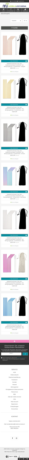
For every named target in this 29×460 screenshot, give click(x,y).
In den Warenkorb (14, 61)
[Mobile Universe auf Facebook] (12, 438)
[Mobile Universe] (14, 5)
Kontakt (14, 382)
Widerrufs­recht (15, 375)
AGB (14, 372)
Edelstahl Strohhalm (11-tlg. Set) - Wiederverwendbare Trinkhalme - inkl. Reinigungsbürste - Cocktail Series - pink (14, 283)
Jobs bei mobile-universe (14, 396)
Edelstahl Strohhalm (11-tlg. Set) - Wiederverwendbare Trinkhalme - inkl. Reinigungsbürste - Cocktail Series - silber (14, 239)
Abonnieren (25, 353)
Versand (14, 384)
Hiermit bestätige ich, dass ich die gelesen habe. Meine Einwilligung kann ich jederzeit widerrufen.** (14, 359)
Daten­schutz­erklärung (14, 377)
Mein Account (14, 401)
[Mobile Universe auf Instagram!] (16, 438)
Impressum (14, 379)
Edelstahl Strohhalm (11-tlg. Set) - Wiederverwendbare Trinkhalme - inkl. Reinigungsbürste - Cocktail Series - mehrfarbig (14, 196)
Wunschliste (14, 409)
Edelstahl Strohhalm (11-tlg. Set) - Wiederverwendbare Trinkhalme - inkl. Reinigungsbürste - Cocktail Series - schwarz (14, 152)
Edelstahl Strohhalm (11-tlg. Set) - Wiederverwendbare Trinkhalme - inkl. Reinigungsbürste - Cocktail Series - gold (14, 109)
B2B (14, 394)
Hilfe (14, 399)
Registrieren (14, 404)
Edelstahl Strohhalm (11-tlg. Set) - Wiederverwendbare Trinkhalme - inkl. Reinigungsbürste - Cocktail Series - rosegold (14, 65)
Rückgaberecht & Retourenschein (14, 389)
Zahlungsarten (14, 387)
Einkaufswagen (14, 406)
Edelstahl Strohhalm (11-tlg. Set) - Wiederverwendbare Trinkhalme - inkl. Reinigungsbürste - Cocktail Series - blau (14, 326)
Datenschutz (14, 392)
